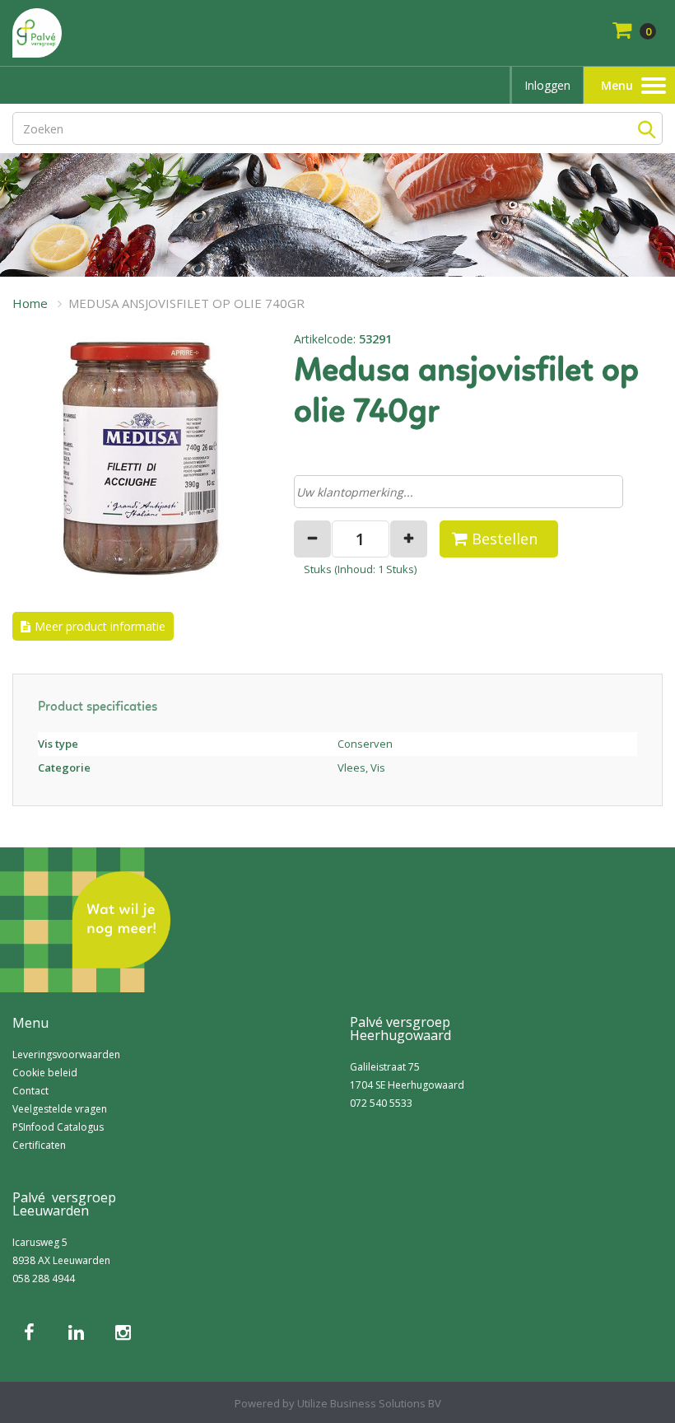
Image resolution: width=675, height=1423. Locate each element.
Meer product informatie (100, 626)
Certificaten (39, 1145)
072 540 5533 (381, 1103)
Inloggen (547, 85)
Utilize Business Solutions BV (369, 1403)
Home (30, 303)
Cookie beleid (44, 1073)
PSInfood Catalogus (58, 1127)
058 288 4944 (43, 1278)
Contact (30, 1091)
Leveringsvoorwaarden (66, 1054)
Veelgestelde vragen (59, 1109)
